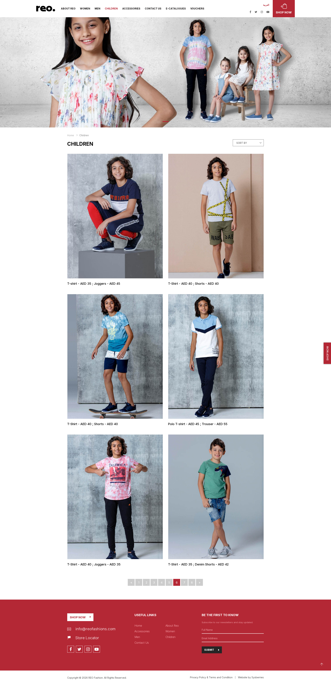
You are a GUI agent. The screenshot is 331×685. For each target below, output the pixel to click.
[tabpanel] (165, 72)
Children (111, 8)
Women (85, 8)
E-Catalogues (176, 8)
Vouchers (197, 8)
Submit (209, 649)
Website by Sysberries (251, 677)
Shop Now (78, 617)
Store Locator (87, 638)
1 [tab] (166, 121)
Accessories (131, 8)
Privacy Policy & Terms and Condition (211, 677)
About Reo (68, 8)
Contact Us (153, 8)
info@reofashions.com (95, 629)
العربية (266, 4)
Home (70, 135)
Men (97, 8)
